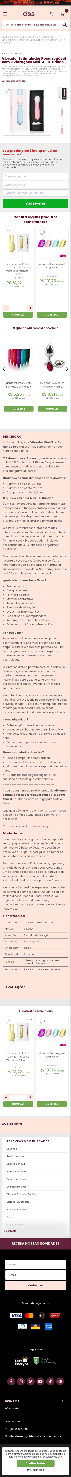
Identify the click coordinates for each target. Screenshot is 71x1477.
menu (5, 14)
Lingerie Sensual (16, 1163)
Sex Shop (12, 1148)
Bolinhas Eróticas (17, 1186)
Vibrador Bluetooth (18, 1201)
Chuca (10, 1217)
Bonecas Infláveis (17, 1179)
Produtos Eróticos (17, 1171)
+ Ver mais (10, 1231)
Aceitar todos (35, 1463)
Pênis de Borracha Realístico (23, 1194)
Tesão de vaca (15, 1156)
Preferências (35, 1469)
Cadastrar (35, 1285)
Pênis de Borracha (17, 1209)
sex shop (43, 826)
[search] (64, 24)
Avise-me (35, 203)
